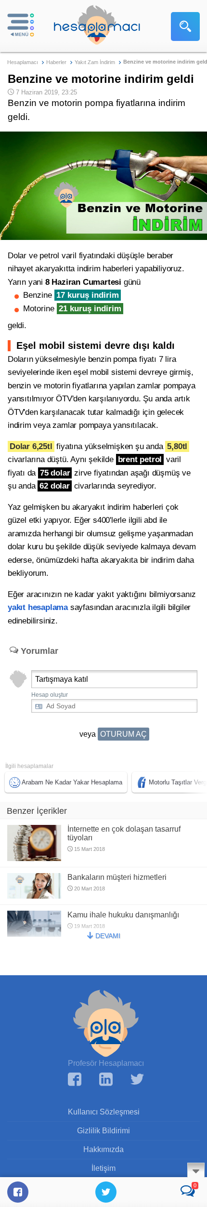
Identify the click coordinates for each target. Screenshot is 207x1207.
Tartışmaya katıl (61, 679)
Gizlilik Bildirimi (103, 1131)
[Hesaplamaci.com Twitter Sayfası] (137, 1080)
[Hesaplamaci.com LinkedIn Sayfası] (106, 1080)
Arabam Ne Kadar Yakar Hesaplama (72, 782)
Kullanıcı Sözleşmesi (104, 1112)
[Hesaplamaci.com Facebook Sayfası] (74, 1080)
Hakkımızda (103, 1149)
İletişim (103, 1168)
